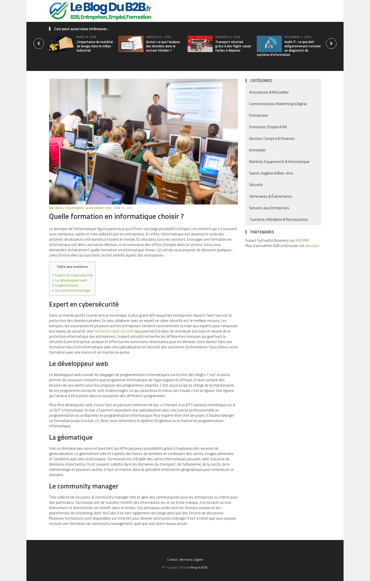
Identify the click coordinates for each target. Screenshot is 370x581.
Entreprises (258, 115)
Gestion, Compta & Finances (272, 138)
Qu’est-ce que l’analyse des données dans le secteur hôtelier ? (163, 46)
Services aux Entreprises (269, 208)
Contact (172, 559)
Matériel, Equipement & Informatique (80, 208)
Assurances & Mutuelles (269, 92)
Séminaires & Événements (270, 196)
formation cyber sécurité (114, 331)
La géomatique (65, 285)
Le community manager (71, 290)
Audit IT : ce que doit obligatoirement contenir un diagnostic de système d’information (289, 48)
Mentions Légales (191, 559)
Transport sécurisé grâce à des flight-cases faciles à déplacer (233, 46)
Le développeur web (69, 280)
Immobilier (257, 150)
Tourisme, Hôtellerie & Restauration (278, 219)
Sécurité (256, 185)
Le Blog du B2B (197, 567)
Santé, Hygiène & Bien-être (271, 173)
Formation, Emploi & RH (268, 127)
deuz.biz (312, 245)
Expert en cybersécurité (72, 275)
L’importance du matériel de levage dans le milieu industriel (95, 46)
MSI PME (303, 240)
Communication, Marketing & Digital (278, 104)
